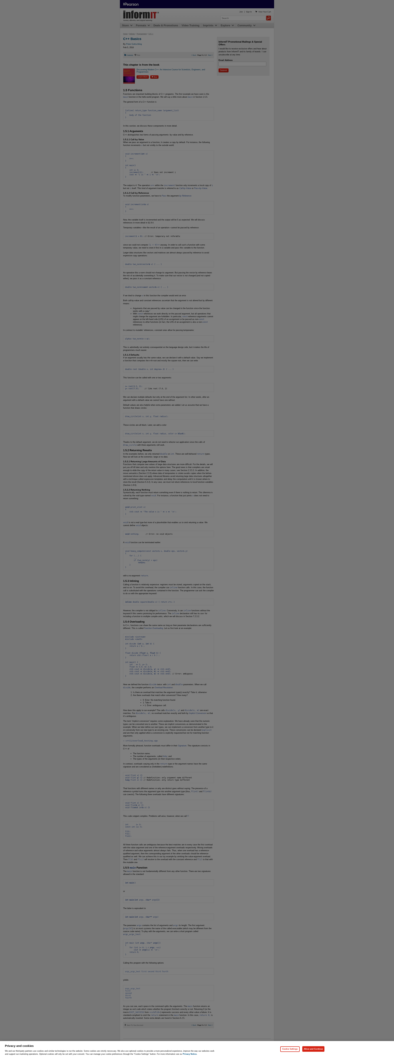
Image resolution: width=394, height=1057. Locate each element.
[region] (197, 1049)
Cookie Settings (290, 1049)
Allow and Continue (313, 1049)
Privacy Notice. (190, 1054)
